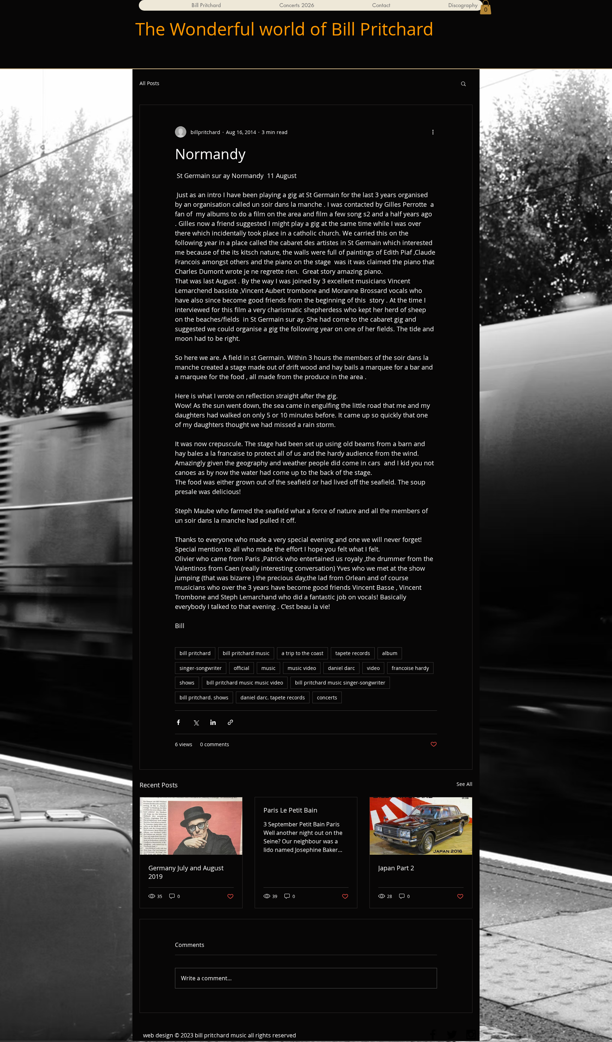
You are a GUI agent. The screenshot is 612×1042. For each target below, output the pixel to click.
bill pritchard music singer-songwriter (340, 682)
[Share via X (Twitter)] (195, 722)
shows (187, 682)
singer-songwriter (201, 668)
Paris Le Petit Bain (290, 810)
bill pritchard (195, 653)
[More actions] (433, 132)
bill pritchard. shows (204, 697)
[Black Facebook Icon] (433, 1034)
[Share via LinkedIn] (213, 722)
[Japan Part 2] (421, 826)
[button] (486, 7)
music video (302, 668)
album (389, 653)
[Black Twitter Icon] (452, 1034)
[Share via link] (230, 722)
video (373, 668)
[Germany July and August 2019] (191, 826)
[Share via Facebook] (178, 722)
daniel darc (341, 668)
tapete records (352, 653)
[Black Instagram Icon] (471, 1034)
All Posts (149, 83)
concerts (327, 697)
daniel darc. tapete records (272, 697)
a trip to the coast (302, 653)
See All (464, 784)
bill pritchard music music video (244, 682)
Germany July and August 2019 (185, 872)
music (268, 668)
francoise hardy (410, 668)
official (241, 668)
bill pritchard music (246, 653)
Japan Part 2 (396, 868)
